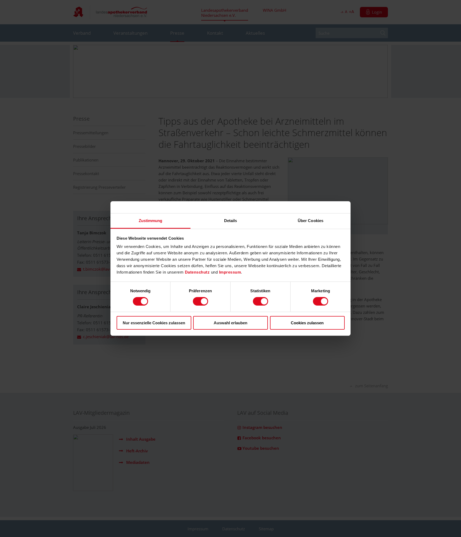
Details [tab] (230, 220)
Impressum (230, 272)
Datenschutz (198, 272)
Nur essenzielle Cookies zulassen (154, 323)
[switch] (200, 301)
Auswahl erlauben (230, 323)
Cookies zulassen (307, 323)
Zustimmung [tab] (150, 220)
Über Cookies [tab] (310, 220)
